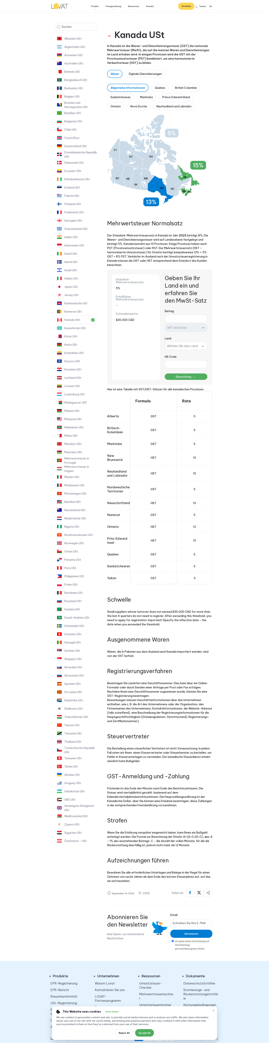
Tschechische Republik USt (79, 750)
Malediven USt (73, 427)
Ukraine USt (72, 775)
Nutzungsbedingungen (199, 1005)
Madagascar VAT (75, 402)
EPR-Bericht (59, 990)
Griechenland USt (76, 229)
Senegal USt (72, 642)
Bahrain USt (72, 72)
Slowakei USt (73, 667)
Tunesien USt (73, 758)
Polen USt (71, 584)
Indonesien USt (74, 245)
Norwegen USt (74, 543)
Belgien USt (72, 96)
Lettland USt (72, 378)
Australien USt (73, 63)
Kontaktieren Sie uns (110, 990)
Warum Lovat (105, 983)
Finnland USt (72, 204)
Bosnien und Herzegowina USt (76, 105)
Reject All (124, 1032)
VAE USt (69, 799)
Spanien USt (72, 684)
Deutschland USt (75, 146)
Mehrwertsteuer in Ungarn (76, 469)
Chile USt (70, 129)
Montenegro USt (75, 493)
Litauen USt (72, 386)
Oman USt (71, 551)
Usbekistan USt (74, 791)
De (210, 6)
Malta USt (71, 435)
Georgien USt (73, 220)
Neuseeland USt (74, 510)
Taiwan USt (72, 725)
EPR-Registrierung (63, 983)
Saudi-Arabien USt (76, 617)
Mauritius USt (73, 452)
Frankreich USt (74, 212)
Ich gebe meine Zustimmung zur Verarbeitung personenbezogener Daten (192, 945)
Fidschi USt (71, 196)
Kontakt (150, 6)
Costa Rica (71, 138)
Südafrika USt (73, 700)
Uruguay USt (72, 783)
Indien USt (71, 237)
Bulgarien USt (73, 121)
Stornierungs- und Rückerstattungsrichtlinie (200, 994)
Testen (202, 6)
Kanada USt (72, 320)
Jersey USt (71, 295)
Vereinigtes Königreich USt (79, 808)
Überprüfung (186, 376)
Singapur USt (73, 659)
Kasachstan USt (75, 328)
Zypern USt (72, 824)
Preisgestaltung (113, 6)
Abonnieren (191, 933)
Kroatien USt (72, 369)
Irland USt (70, 253)
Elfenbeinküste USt (77, 179)
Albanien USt (72, 38)
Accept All (144, 1032)
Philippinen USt (74, 576)
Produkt (95, 6)
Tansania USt (73, 733)
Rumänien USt (73, 593)
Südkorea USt (73, 708)
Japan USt (71, 287)
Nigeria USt (71, 526)
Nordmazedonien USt (78, 535)
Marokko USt (73, 444)
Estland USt (72, 187)
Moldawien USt (74, 485)
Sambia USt (72, 609)
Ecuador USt (72, 171)
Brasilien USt (72, 113)
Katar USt (70, 336)
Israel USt (70, 270)
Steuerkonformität (64, 996)
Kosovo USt (72, 361)
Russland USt (73, 601)
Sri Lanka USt (73, 692)
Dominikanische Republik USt (80, 154)
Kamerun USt (73, 311)
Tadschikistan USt (76, 717)
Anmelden (186, 6)
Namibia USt (72, 502)
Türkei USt (71, 766)
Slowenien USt (74, 675)
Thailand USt (72, 742)
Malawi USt (71, 411)
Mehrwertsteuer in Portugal (76, 460)
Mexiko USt (71, 477)
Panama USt (72, 560)
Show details (112, 1011)
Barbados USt (73, 88)
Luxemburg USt (74, 394)
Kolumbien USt (74, 353)
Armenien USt (73, 55)
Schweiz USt (72, 634)
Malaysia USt (73, 419)
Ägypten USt (73, 832)
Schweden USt (74, 626)
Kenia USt (70, 344)
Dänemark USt (74, 162)
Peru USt (70, 568)
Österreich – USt (75, 841)
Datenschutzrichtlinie (199, 983)
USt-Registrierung (63, 1003)
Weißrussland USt (76, 816)
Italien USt (71, 278)
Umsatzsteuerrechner (155, 1005)
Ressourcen (133, 6)
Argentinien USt (74, 47)
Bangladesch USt (75, 80)
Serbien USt (72, 651)
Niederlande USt (75, 518)
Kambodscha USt (75, 303)
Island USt (71, 262)
